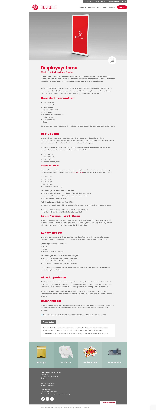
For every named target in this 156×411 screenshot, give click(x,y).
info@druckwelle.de (47, 385)
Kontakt (122, 7)
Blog (104, 7)
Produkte (82, 7)
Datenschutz (86, 407)
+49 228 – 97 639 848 (48, 383)
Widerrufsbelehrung (69, 407)
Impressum (78, 407)
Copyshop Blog (58, 407)
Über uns (112, 7)
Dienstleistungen (94, 7)
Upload (89, 1)
